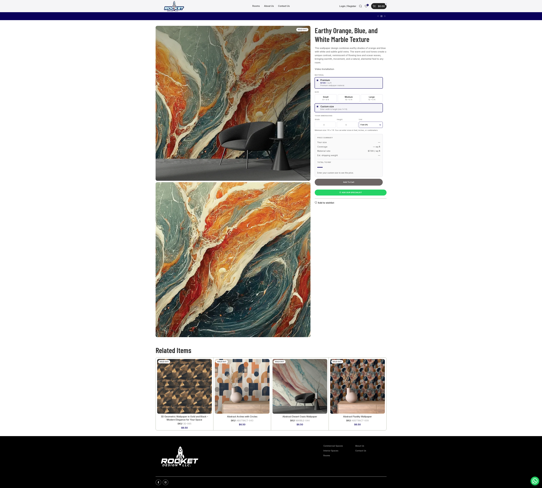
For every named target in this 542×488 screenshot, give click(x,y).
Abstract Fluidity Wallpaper (357, 416)
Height (339, 119)
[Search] (360, 6)
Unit (360, 119)
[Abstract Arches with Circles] (242, 386)
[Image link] (179, 456)
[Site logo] (174, 5)
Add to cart (348, 182)
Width (317, 119)
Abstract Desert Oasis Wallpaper (299, 416)
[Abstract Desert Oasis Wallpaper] (299, 386)
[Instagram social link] (165, 482)
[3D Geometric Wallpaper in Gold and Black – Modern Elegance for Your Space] (184, 386)
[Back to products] (381, 16)
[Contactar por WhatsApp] (535, 481)
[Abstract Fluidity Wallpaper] (357, 386)
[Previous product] (378, 16)
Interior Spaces (330, 450)
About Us (359, 446)
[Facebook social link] (158, 482)
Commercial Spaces (333, 446)
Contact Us (360, 450)
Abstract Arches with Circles (242, 416)
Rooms (326, 455)
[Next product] (385, 16)
